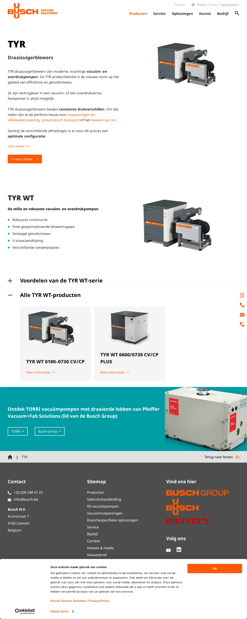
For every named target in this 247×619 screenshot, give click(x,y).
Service (93, 527)
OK (215, 568)
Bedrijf (92, 534)
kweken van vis (103, 120)
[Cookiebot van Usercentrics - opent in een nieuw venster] (25, 611)
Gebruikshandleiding (104, 499)
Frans (213, 5)
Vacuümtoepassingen (105, 513)
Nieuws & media (100, 548)
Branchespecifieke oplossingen (112, 520)
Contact (179, 4)
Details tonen (60, 611)
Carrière (93, 541)
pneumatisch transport (60, 120)
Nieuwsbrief (97, 554)
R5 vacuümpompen (103, 506)
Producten (95, 492)
